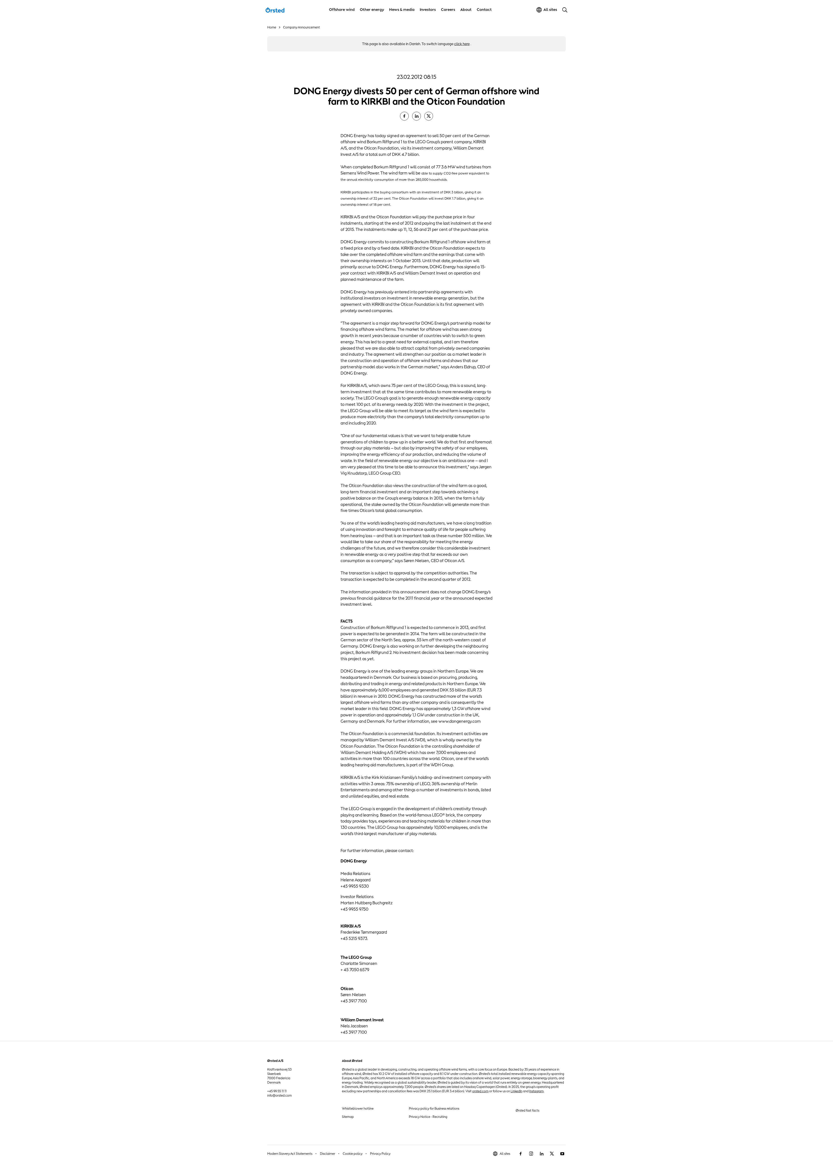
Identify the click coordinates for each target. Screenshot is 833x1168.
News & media (402, 9)
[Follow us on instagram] (531, 1153)
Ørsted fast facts (527, 1110)
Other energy (372, 9)
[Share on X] (428, 116)
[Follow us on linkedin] (541, 1153)
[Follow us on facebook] (520, 1153)
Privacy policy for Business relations (434, 1108)
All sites (505, 1153)
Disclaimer (327, 1153)
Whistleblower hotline (358, 1108)
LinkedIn (516, 1091)
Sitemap (348, 1117)
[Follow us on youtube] (562, 1153)
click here (462, 44)
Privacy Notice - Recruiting (428, 1117)
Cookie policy (352, 1153)
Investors (428, 9)
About (466, 9)
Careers (448, 9)
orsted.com (480, 1091)
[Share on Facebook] (404, 116)
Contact (484, 9)
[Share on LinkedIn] (416, 116)
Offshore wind (342, 9)
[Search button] (564, 10)
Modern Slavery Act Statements (289, 1153)
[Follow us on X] (551, 1153)
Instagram (536, 1091)
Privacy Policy (380, 1153)
